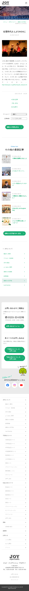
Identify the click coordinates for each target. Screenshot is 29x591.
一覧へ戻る (14, 103)
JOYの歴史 (7, 262)
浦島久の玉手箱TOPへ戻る (13, 233)
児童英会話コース (10, 439)
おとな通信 (8, 543)
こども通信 (8, 539)
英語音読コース (9, 455)
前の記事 (14, 99)
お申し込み (8, 478)
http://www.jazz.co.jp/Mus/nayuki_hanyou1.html (15, 85)
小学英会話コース (10, 443)
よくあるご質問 (8, 267)
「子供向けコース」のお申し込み (13, 350)
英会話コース (8, 487)
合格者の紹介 (8, 526)
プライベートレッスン (11, 467)
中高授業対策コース (10, 451)
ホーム (5, 22)
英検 (4, 522)
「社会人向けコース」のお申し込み (13, 358)
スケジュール (8, 474)
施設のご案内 (7, 253)
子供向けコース (7, 435)
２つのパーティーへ (18, 171)
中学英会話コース (10, 447)
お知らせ (5, 535)
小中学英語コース (10, 459)
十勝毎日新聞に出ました (19, 158)
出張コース (8, 498)
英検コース (8, 463)
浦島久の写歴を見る (13, 127)
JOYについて (12, 22)
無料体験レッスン (10, 470)
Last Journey (7, 285)
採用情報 (6, 276)
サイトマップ (14, 579)
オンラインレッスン (10, 510)
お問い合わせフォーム (13, 326)
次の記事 (14, 107)
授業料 (5, 531)
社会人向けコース (8, 483)
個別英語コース (9, 491)
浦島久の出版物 (8, 271)
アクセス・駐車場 (8, 258)
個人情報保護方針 (14, 577)
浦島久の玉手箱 (22, 22)
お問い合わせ (14, 574)
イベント (7, 547)
